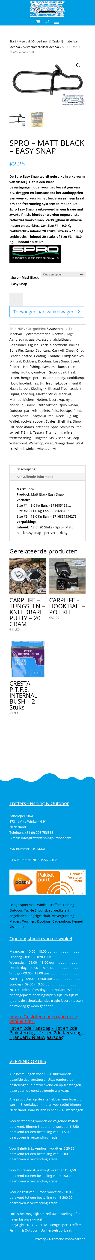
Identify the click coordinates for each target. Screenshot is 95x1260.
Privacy (40, 1239)
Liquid (14, 394)
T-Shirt (26, 432)
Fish (24, 367)
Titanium (52, 432)
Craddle (54, 356)
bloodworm (58, 345)
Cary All (58, 350)
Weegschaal (64, 443)
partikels (31, 410)
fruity (25, 372)
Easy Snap (61, 361)
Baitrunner (17, 345)
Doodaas (44, 361)
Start (12, 41)
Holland (47, 378)
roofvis (26, 421)
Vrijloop (73, 438)
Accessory (43, 339)
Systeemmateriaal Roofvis (43, 334)
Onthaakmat (47, 405)
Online (30, 405)
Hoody (60, 378)
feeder (14, 367)
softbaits (42, 427)
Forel (72, 367)
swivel (14, 432)
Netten (41, 399)
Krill (48, 388)
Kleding (37, 388)
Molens (29, 399)
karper (24, 388)
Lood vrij (27, 394)
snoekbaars (25, 427)
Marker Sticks (46, 394)
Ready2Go (38, 416)
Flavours (48, 367)
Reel (51, 416)
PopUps (66, 410)
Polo (55, 410)
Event (75, 361)
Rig (68, 416)
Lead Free (60, 388)
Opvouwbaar (68, 405)
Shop (77, 421)
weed (49, 443)
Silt (11, 427)
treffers (67, 432)
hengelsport (30, 378)
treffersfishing (20, 438)
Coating (40, 356)
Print (77, 410)
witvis (41, 448)
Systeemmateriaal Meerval (41, 47)
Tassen (38, 432)
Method (15, 399)
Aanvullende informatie (35, 476)
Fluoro (61, 367)
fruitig (14, 372)
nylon (70, 399)
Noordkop (56, 399)
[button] (78, 65)
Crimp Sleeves (73, 356)
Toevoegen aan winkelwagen (43, 312)
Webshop (36, 443)
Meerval (24, 41)
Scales (51, 421)
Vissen (60, 438)
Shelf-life (64, 421)
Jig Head (46, 383)
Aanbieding (18, 339)
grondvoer (39, 372)
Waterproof (18, 443)
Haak (72, 372)
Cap (39, 350)
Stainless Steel (71, 427)
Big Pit (33, 345)
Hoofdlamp (75, 378)
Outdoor (15, 410)
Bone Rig (16, 350)
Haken (14, 378)
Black (44, 345)
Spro (54, 427)
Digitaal (15, 361)
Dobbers (29, 361)
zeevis (52, 448)
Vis (51, 438)
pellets (44, 410)
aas (31, 339)
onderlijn (16, 405)
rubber (38, 421)
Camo (29, 350)
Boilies (74, 345)
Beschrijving (26, 469)
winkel (31, 448)
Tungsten (40, 438)
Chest (70, 350)
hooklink (25, 383)
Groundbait (57, 372)
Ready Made (19, 416)
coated (27, 356)
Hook (13, 383)
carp (46, 350)
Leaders (75, 388)
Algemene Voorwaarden (67, 1239)
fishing (35, 367)
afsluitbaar (61, 339)
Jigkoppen (62, 383)
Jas (36, 383)
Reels (60, 416)
